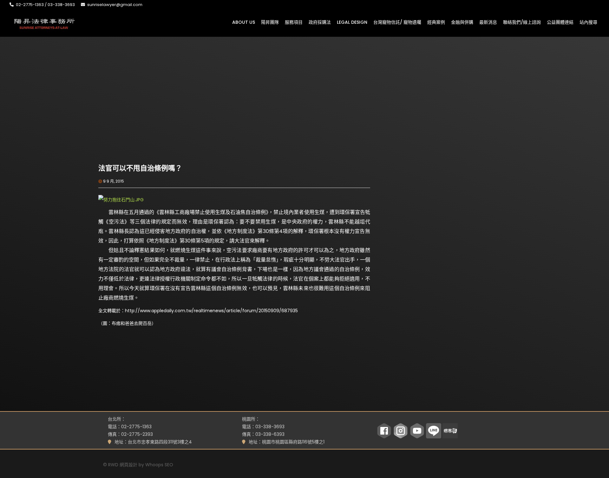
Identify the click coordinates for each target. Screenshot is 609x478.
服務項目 (294, 22)
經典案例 (436, 22)
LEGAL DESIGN (352, 22)
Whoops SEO (159, 465)
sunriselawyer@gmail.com (114, 5)
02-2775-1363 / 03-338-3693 (45, 5)
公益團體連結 (560, 22)
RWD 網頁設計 (122, 465)
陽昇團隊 (270, 22)
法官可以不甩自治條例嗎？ (140, 168)
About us (243, 22)
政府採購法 (320, 22)
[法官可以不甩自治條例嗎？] (166, 119)
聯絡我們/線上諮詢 (522, 22)
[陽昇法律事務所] (44, 23)
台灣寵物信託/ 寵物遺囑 (397, 22)
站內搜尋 (588, 22)
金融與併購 (462, 22)
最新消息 (488, 22)
